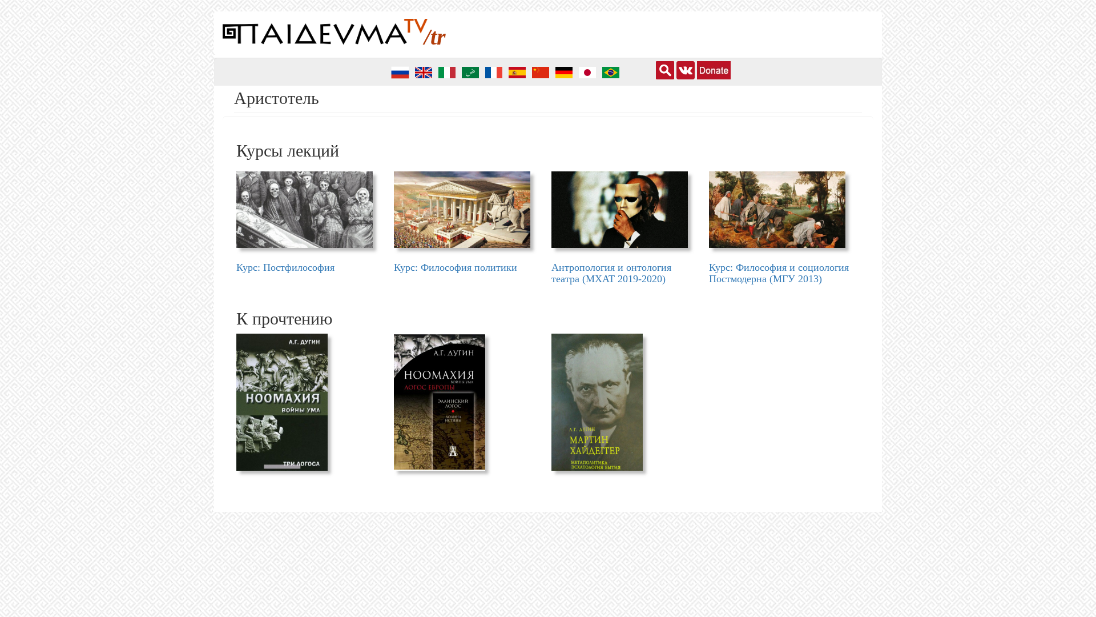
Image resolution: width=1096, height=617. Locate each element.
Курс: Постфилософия (285, 267)
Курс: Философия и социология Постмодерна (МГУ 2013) (779, 273)
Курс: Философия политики (455, 267)
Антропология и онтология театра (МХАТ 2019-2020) (611, 273)
